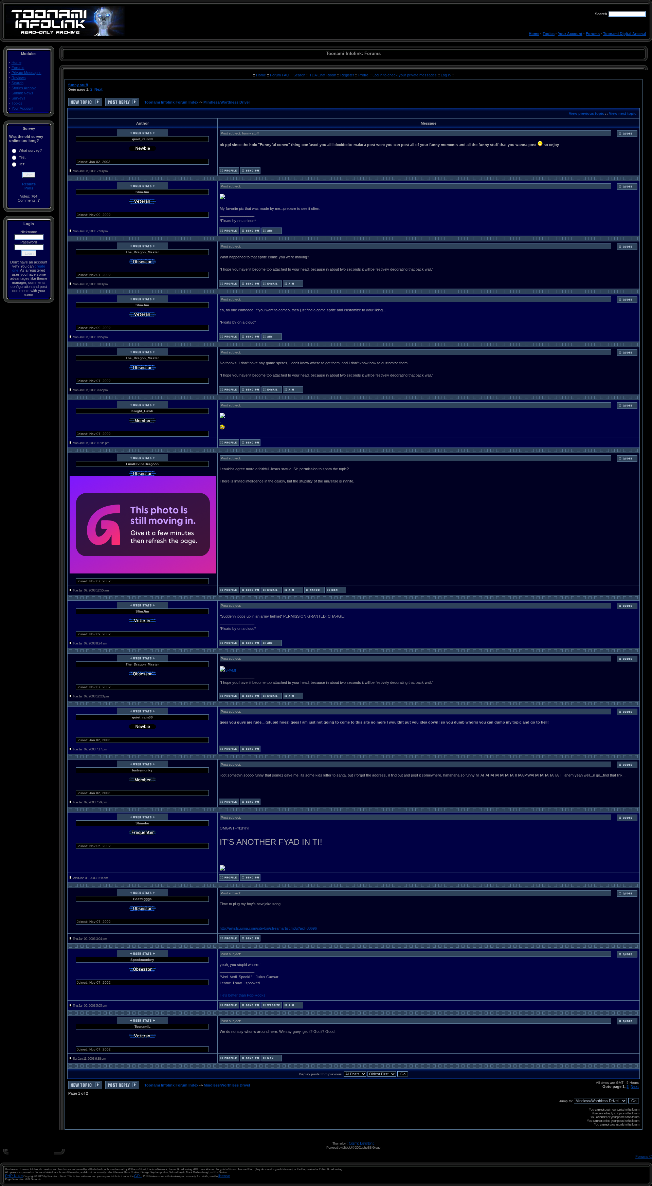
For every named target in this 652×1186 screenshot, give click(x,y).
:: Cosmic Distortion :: (360, 1143)
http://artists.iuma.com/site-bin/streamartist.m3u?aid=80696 (268, 928)
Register (347, 75)
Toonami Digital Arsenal (624, 34)
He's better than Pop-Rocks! (243, 995)
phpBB (346, 1147)
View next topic (622, 113)
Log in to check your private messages (405, 75)
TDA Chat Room (323, 75)
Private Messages (26, 73)
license (224, 1176)
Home (534, 34)
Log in (446, 75)
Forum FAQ (280, 75)
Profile (363, 75)
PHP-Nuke (14, 1176)
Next (98, 89)
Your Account (570, 34)
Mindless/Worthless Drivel (226, 102)
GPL (138, 1176)
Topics (549, 34)
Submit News (22, 93)
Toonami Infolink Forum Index (171, 102)
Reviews (19, 78)
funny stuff (78, 85)
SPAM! (230, 670)
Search (17, 83)
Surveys (18, 98)
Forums (593, 34)
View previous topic (586, 113)
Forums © (643, 1156)
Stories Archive (24, 88)
